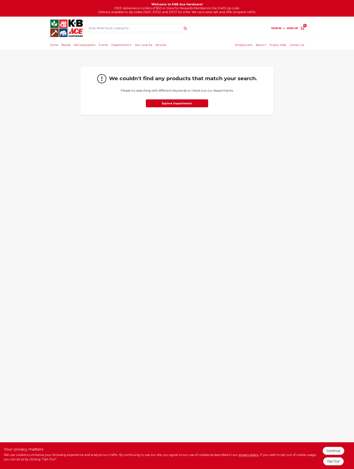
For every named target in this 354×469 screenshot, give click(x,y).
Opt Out (333, 461)
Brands (65, 45)
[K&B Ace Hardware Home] (66, 28)
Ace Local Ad (143, 45)
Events (103, 45)
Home (54, 45)
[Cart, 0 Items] (302, 28)
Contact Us (296, 45)
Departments (120, 45)
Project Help (278, 45)
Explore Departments (177, 103)
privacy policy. (249, 455)
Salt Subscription (85, 45)
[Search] (185, 28)
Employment (243, 45)
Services (160, 45)
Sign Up (292, 28)
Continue (333, 451)
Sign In (276, 28)
